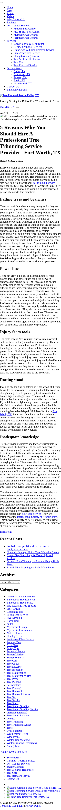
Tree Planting (14, 681)
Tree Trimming (15, 721)
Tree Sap (11, 697)
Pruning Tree (14, 642)
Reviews (11, 22)
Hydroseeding (14, 617)
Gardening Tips (15, 611)
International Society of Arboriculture (37, 516)
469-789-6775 (7, 106)
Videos (10, 16)
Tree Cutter (13, 663)
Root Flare (12, 645)
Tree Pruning (14, 688)
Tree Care (19, 62)
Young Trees (13, 746)
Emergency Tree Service (27, 53)
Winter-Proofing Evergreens (22, 743)
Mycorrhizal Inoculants (19, 630)
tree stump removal (17, 712)
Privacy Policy (33, 805)
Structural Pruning (16, 651)
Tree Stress (12, 703)
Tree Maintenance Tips (19, 675)
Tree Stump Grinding (18, 706)
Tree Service (13, 700)
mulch (10, 624)
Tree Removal (14, 691)
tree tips (11, 718)
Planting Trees (14, 636)
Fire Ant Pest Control (25, 28)
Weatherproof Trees (17, 733)
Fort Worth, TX (22, 74)
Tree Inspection (15, 669)
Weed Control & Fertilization (29, 43)
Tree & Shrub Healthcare (27, 59)
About (10, 13)
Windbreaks (13, 736)
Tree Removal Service (25, 65)
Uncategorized (14, 730)
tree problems (14, 685)
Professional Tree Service (20, 639)
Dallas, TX (19, 71)
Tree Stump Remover (18, 715)
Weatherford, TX (23, 83)
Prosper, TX (20, 77)
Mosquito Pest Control (26, 34)
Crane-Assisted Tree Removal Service (34, 49)
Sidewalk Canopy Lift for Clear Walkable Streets (33, 552)
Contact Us (13, 86)
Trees (10, 727)
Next (9, 531)
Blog (9, 10)
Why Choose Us (16, 19)
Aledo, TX (19, 80)
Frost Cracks (13, 608)
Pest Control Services (18, 25)
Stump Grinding (15, 654)
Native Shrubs (14, 633)
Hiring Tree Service (17, 614)
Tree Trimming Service (19, 724)
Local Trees (13, 620)
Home (10, 7)
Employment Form (17, 89)
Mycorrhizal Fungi (17, 627)
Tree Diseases (14, 666)
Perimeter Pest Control (26, 37)
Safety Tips (13, 648)
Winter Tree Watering (18, 739)
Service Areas (14, 68)
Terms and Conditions (12, 805)
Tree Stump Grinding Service (22, 709)
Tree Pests (12, 678)
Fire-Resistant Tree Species (21, 605)
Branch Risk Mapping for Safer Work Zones (30, 567)
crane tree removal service (21, 596)
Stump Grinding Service (26, 56)
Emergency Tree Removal (21, 599)
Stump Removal (15, 657)
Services (11, 40)
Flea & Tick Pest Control (27, 31)
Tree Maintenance (16, 672)
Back (3, 531)
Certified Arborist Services (28, 46)
